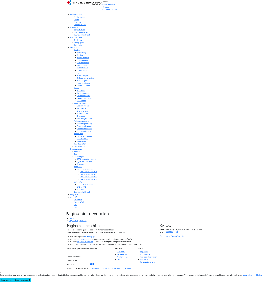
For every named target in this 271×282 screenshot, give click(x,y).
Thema (76, 19)
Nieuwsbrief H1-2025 (88, 174)
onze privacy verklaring (252, 275)
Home (71, 218)
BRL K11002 (81, 187)
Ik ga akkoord (6, 280)
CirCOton (80, 164)
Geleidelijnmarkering (85, 78)
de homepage (89, 236)
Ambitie (77, 151)
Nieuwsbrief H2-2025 (88, 172)
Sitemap (128, 268)
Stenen (76, 88)
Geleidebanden (83, 63)
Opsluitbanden (83, 55)
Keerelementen (80, 144)
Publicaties (78, 167)
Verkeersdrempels (84, 128)
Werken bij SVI (122, 257)
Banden (77, 50)
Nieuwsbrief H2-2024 (88, 177)
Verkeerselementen (81, 121)
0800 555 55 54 (172, 232)
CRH (75, 205)
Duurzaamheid (76, 149)
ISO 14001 (81, 189)
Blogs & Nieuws (76, 194)
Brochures (78, 40)
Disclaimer (144, 259)
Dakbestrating (79, 146)
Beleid (76, 154)
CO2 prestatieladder (85, 169)
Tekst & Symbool (83, 80)
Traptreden (81, 116)
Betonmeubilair (83, 106)
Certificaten (78, 45)
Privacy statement (147, 262)
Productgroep (79, 17)
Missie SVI (78, 199)
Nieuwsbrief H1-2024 (88, 179)
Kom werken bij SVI (109, 9)
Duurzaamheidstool (82, 35)
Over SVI (73, 197)
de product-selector (85, 241)
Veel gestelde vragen (148, 257)
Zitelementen (82, 111)
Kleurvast (81, 90)
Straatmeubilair (80, 103)
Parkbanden (82, 108)
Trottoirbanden (83, 58)
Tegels (76, 73)
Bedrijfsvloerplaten (84, 136)
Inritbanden (82, 65)
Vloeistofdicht (82, 139)
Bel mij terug (165, 236)
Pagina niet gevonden (77, 221)
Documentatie (76, 37)
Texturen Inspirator (81, 32)
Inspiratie (74, 27)
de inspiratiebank (84, 239)
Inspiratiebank (79, 30)
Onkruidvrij (81, 101)
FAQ (75, 207)
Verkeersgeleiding (84, 123)
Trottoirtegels (82, 75)
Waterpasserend (83, 85)
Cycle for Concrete (84, 161)
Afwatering (81, 52)
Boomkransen (82, 113)
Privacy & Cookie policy (112, 268)
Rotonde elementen (85, 126)
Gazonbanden (82, 68)
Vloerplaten (78, 134)
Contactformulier (178, 236)
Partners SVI (79, 202)
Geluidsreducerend (85, 98)
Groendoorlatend (84, 93)
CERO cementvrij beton (86, 159)
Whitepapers (79, 42)
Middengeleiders (84, 131)
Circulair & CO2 (80, 25)
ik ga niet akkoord (22, 280)
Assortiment (75, 47)
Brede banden (82, 60)
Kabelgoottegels (83, 83)
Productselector (76, 14)
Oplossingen (79, 156)
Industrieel (81, 141)
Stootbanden (82, 70)
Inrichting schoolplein (86, 118)
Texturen (77, 22)
